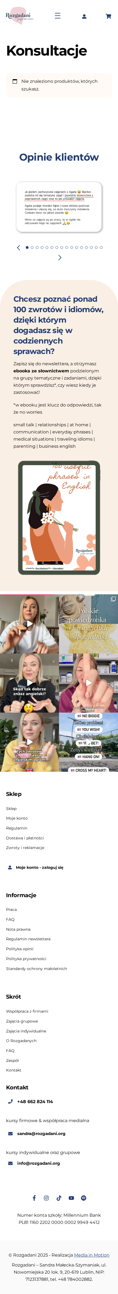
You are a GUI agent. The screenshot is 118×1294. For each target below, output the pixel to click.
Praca (11, 904)
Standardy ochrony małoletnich (36, 963)
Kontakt (13, 1064)
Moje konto (17, 813)
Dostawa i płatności (25, 832)
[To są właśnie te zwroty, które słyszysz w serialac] (29, 677)
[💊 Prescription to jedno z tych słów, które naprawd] (88, 677)
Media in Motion (91, 1249)
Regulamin (16, 822)
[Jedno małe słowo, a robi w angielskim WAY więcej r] (29, 736)
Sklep (11, 803)
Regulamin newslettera (28, 933)
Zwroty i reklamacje (25, 842)
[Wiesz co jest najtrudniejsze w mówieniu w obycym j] (88, 736)
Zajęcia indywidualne (26, 1025)
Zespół (12, 1055)
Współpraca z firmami (27, 1006)
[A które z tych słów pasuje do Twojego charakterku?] (29, 618)
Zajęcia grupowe (22, 1015)
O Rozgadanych (21, 1035)
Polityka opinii (19, 943)
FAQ (10, 914)
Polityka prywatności (26, 953)
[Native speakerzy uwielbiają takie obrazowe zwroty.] (88, 618)
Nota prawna (18, 924)
